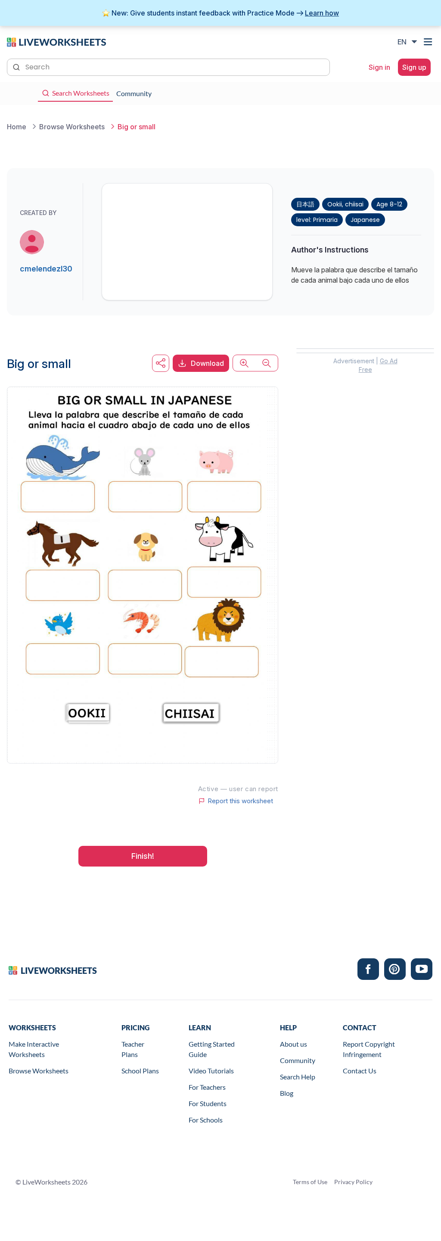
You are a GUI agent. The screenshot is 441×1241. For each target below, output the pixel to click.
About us (293, 1044)
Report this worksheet (240, 801)
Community (297, 1060)
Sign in (379, 67)
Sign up (414, 67)
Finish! (142, 856)
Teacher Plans (132, 1049)
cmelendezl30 (46, 268)
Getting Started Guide (212, 1049)
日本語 (305, 204)
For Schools (206, 1120)
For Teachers (207, 1087)
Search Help (297, 1077)
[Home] (56, 41)
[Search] (17, 66)
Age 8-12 (389, 204)
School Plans (140, 1070)
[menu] (429, 42)
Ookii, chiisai (345, 204)
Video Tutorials (211, 1070)
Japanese (365, 219)
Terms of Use (310, 1181)
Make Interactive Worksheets (34, 1049)
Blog (286, 1093)
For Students (208, 1103)
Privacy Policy (353, 1181)
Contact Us (359, 1070)
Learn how (322, 13)
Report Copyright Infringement (369, 1049)
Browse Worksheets (38, 1070)
